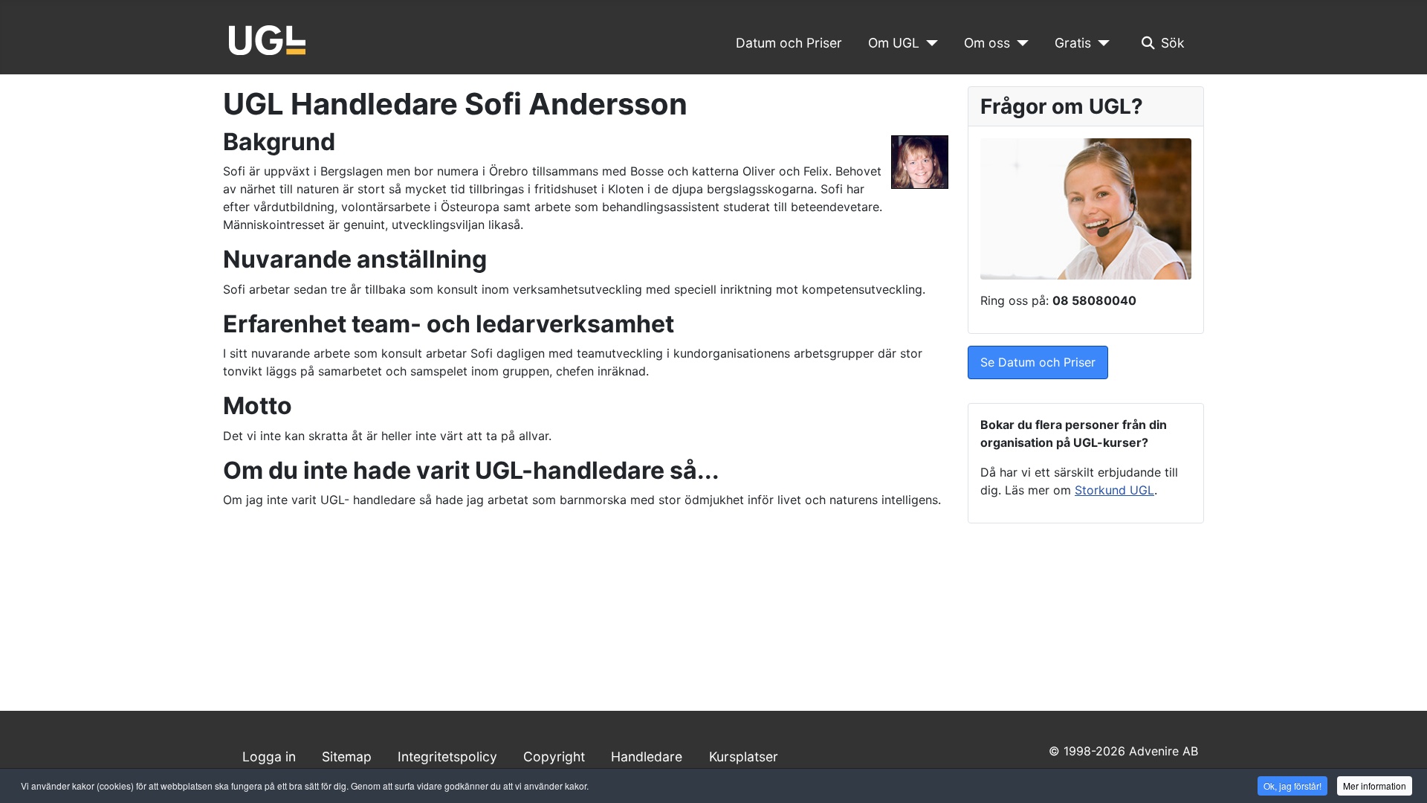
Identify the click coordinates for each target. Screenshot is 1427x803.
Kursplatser (743, 756)
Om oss (987, 43)
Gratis (1073, 43)
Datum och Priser (789, 43)
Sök (1173, 43)
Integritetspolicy (447, 756)
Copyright (554, 756)
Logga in (269, 756)
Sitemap (347, 756)
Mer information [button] (1374, 785)
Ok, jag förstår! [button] (1292, 785)
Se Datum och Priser (1038, 362)
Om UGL (893, 43)
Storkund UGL (1114, 490)
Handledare (646, 756)
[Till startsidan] (267, 38)
